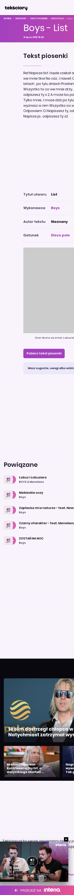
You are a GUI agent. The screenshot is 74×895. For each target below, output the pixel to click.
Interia (7, 18)
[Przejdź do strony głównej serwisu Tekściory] (16, 8)
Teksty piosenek (39, 18)
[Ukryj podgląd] (66, 839)
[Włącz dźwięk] (32, 861)
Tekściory (20, 18)
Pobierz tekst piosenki (44, 353)
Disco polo (57, 18)
